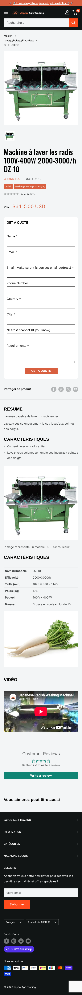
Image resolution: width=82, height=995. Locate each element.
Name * (12, 236)
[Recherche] (73, 22)
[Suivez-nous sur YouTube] (28, 941)
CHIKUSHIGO (11, 45)
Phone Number (17, 283)
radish (8, 186)
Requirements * (18, 345)
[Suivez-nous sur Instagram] (13, 941)
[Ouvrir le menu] (6, 12)
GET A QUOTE (41, 371)
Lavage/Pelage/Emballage (19, 40)
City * (11, 314)
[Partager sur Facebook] (53, 389)
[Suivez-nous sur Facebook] (6, 941)
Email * (12, 252)
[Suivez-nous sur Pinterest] (21, 941)
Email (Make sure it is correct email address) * (40, 267)
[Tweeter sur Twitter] (68, 389)
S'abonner (17, 904)
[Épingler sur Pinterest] (61, 389)
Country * (14, 299)
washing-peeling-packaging (30, 186)
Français (10, 922)
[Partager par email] (75, 389)
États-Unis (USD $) (39, 922)
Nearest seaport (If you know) (28, 330)
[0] (75, 12)
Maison (8, 35)
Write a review (41, 775)
